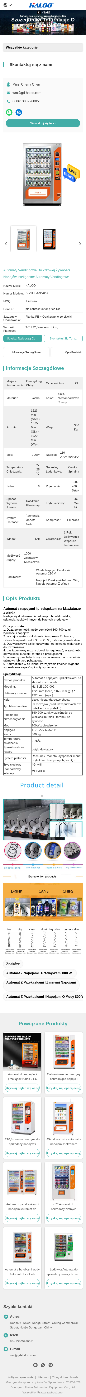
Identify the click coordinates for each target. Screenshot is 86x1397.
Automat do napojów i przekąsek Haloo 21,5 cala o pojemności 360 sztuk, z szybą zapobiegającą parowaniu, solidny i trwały (22, 1076)
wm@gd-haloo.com (27, 93)
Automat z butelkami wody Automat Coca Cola (22, 1272)
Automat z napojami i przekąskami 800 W (39, 973)
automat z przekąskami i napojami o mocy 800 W (45, 996)
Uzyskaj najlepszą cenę (23, 338)
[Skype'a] (19, 112)
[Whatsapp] (9, 112)
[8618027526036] (43, 1366)
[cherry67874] (50, 1366)
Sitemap (43, 1377)
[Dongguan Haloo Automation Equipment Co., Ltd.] (44, 5)
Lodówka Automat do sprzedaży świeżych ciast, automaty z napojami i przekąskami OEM (64, 1272)
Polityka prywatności (21, 1377)
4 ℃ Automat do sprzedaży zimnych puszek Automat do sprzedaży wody (63, 1207)
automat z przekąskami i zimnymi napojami (41, 982)
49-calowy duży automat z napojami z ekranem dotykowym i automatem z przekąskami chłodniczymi (64, 1142)
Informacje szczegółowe (26, 352)
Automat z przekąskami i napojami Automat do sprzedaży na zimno (22, 1207)
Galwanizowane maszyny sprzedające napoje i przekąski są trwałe (63, 1076)
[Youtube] (35, 1366)
